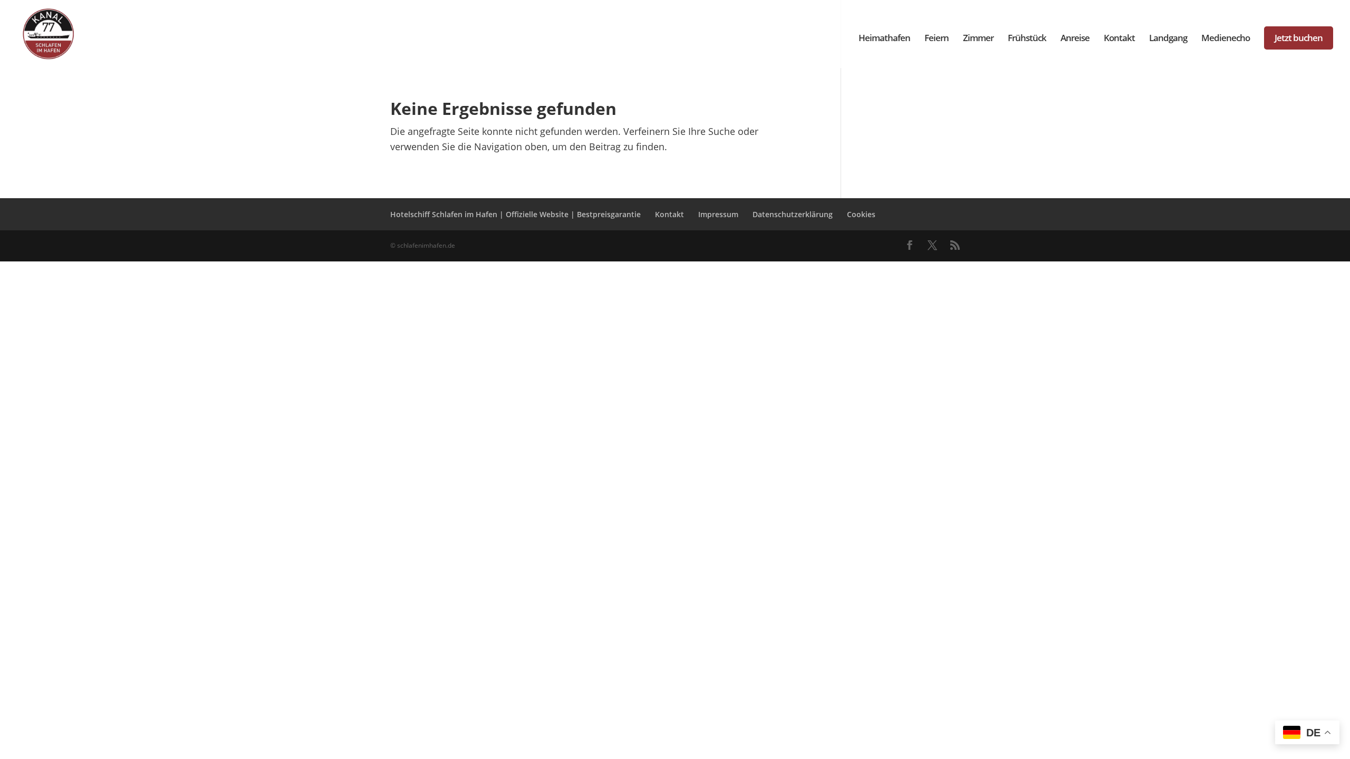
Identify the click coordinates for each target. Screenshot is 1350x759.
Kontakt (1119, 39)
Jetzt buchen (1299, 38)
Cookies (861, 214)
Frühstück (1027, 39)
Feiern (936, 39)
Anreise (1074, 39)
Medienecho (1225, 39)
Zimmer (978, 39)
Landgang (1168, 39)
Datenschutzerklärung (793, 214)
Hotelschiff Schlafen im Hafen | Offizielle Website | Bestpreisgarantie (515, 214)
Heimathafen (884, 39)
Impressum (718, 214)
